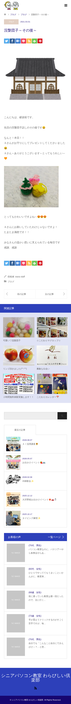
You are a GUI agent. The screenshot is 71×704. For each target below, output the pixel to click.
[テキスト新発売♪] (51, 294)
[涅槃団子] (19, 294)
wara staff (20, 276)
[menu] (65, 5)
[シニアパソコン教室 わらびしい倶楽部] (11, 5)
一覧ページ (54, 537)
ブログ (11, 22)
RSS (35, 688)
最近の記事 (19, 430)
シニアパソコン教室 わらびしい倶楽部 (35, 677)
